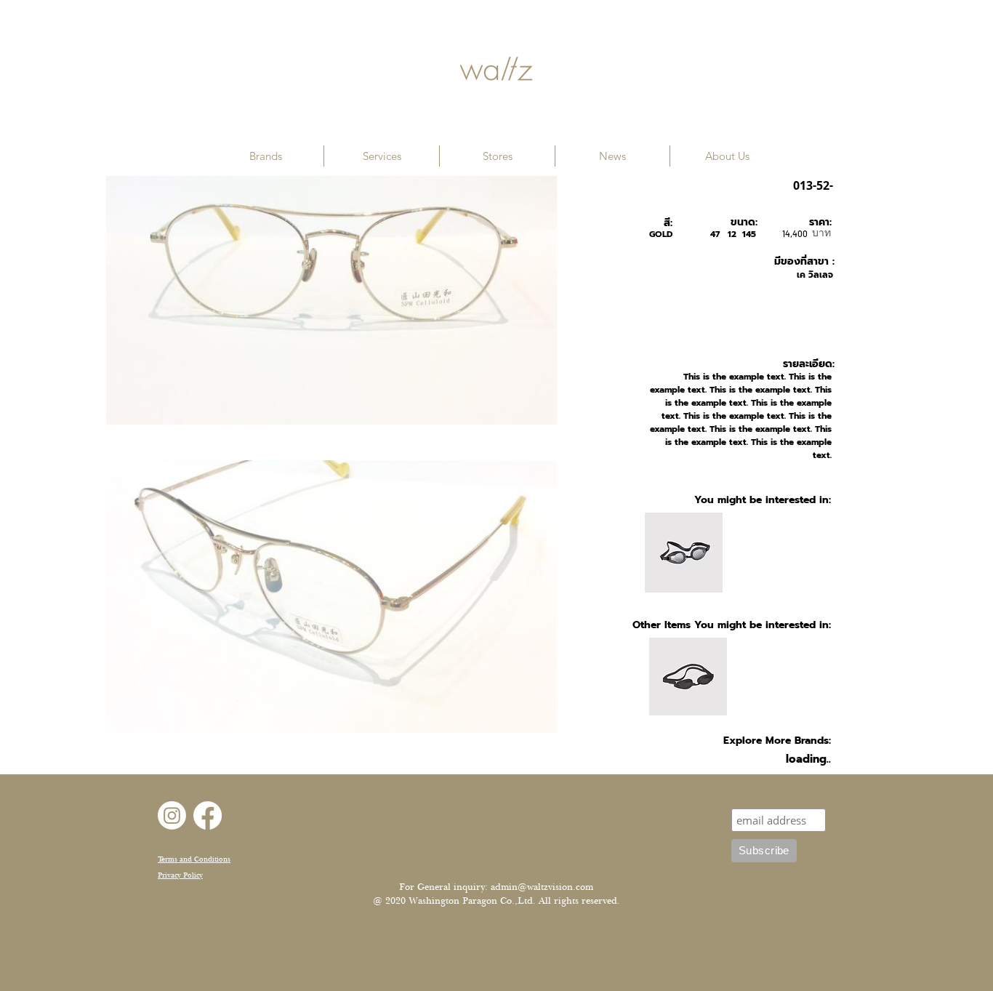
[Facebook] (207, 815)
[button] (265, 155)
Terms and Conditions (194, 859)
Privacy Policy (180, 875)
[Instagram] (172, 815)
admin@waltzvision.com (542, 887)
